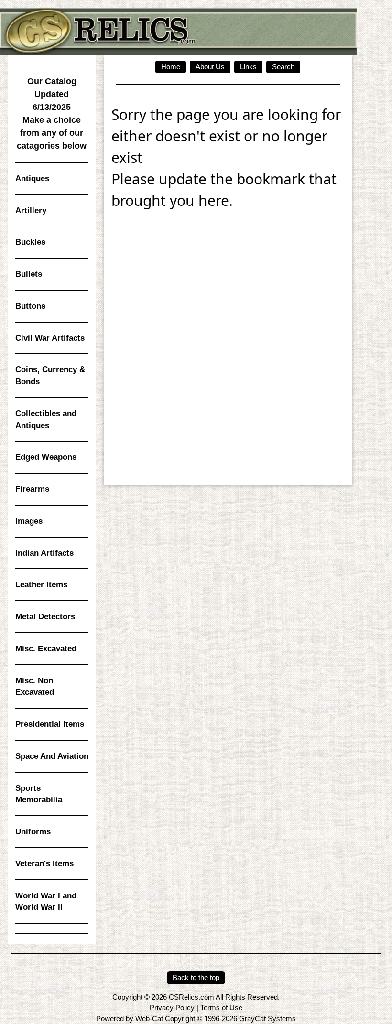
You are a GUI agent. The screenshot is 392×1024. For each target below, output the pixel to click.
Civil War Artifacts (50, 338)
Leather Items (41, 584)
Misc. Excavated (45, 648)
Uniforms (33, 831)
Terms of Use (221, 1007)
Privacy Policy (172, 1007)
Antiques (32, 178)
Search (283, 67)
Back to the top (196, 977)
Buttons (30, 306)
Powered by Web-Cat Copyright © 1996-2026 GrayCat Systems (196, 1018)
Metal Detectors (45, 616)
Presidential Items (49, 724)
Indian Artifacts (44, 553)
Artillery (30, 210)
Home (170, 67)
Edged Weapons (45, 457)
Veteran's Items (44, 863)
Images (29, 521)
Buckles (30, 241)
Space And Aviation (51, 756)
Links (248, 67)
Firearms (32, 489)
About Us (210, 67)
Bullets (28, 273)
